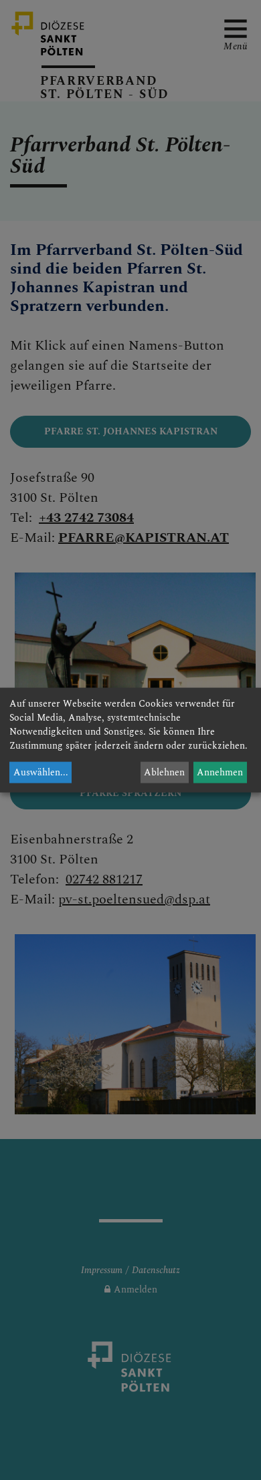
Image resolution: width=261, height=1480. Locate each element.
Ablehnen (164, 772)
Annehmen (220, 772)
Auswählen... (40, 772)
